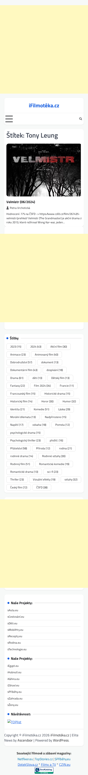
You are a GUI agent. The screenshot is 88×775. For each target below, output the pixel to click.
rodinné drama (21, 456)
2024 (35, 346)
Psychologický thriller (25, 440)
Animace (18, 354)
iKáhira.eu (13, 679)
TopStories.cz (44, 759)
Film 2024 (42, 385)
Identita (17, 409)
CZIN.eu (64, 764)
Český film (18, 487)
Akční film (58, 346)
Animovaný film (46, 354)
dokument (49, 362)
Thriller (17, 479)
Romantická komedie (54, 464)
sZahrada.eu (14, 698)
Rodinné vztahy (53, 456)
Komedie (41, 409)
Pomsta (62, 424)
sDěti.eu (12, 623)
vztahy (71, 479)
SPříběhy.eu (62, 759)
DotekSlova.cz (28, 764)
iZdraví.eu (13, 685)
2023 (15, 346)
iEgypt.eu (13, 666)
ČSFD (41, 487)
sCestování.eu (15, 616)
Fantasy (17, 385)
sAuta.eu (12, 610)
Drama (16, 378)
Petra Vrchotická (20, 208)
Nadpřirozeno (55, 417)
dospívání (55, 370)
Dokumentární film (23, 370)
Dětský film (60, 378)
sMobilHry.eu (15, 630)
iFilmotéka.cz (44, 105)
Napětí (16, 424)
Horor (47, 401)
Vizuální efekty (44, 479)
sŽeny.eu (12, 705)
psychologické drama (25, 432)
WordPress (61, 740)
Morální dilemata (23, 417)
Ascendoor (25, 740)
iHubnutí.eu (14, 672)
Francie (67, 385)
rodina (65, 448)
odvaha (39, 424)
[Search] (80, 119)
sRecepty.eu (14, 636)
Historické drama (57, 393)
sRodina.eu (14, 642)
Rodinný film (20, 464)
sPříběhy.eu (14, 692)
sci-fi (52, 472)
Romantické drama (24, 472)
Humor (69, 401)
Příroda (43, 448)
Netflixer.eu (26, 759)
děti (37, 378)
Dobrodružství (21, 362)
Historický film (21, 401)
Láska (64, 409)
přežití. (56, 440)
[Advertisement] (44, 49)
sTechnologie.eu (16, 649)
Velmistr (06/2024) (20, 201)
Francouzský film (22, 393)
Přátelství (18, 448)
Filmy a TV (48, 764)
